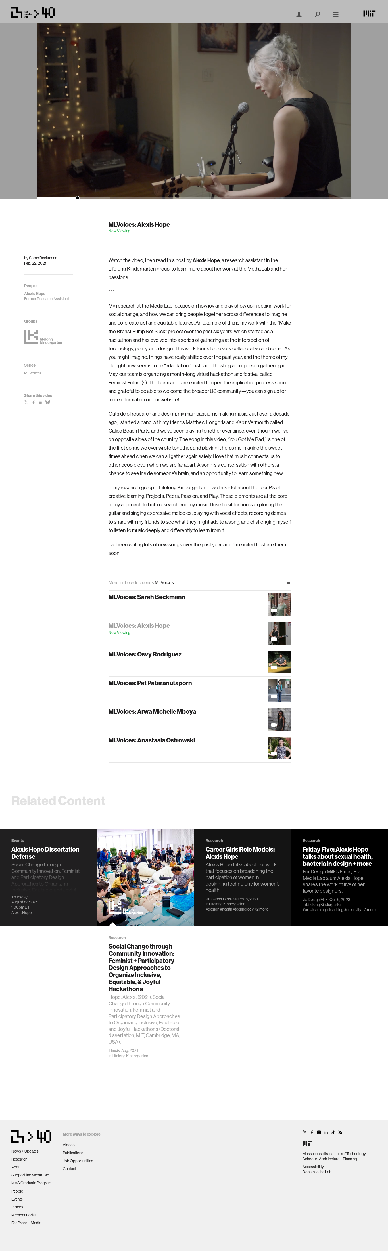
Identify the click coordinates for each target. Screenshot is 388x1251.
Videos (17, 1207)
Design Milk (317, 899)
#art (306, 909)
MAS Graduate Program (31, 1182)
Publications (73, 1152)
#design (212, 909)
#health (226, 909)
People (17, 1191)
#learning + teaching (326, 909)
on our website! (162, 399)
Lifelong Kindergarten (130, 1055)
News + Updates (25, 1151)
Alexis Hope (21, 912)
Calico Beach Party (129, 430)
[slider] (194, 198)
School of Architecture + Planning (330, 1158)
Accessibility (313, 1166)
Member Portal (23, 1215)
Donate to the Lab (317, 1171)
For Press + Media (26, 1222)
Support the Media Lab (30, 1175)
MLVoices (32, 373)
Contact (69, 1168)
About (16, 1167)
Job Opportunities (78, 1160)
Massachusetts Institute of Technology (334, 1153)
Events (17, 1199)
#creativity (352, 909)
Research (19, 1159)
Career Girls (221, 899)
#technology (243, 909)
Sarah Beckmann (43, 257)
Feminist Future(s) (128, 382)
